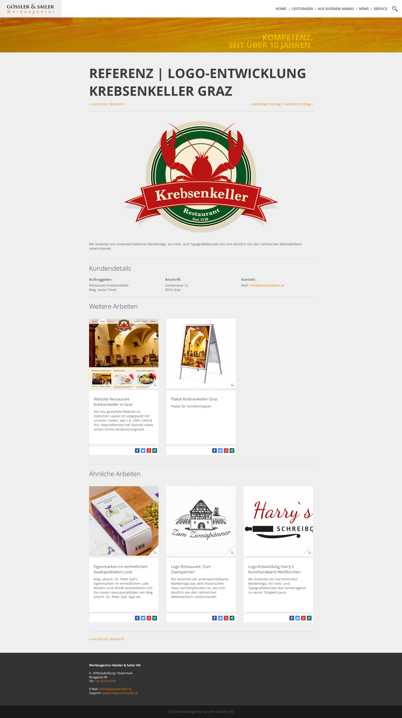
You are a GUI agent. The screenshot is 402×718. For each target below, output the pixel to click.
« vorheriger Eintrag (265, 104)
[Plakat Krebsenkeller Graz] (201, 387)
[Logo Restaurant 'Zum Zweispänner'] (201, 554)
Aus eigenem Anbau (336, 8)
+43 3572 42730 (104, 681)
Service (380, 8)
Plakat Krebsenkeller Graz (194, 399)
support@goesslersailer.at (120, 693)
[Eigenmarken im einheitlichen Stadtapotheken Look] (123, 554)
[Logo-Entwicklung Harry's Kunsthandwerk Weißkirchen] (278, 554)
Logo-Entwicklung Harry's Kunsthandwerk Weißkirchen (274, 569)
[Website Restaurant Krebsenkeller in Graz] (123, 387)
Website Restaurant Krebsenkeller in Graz (113, 401)
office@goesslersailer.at (115, 689)
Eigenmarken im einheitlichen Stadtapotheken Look (120, 569)
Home (281, 8)
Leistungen (302, 8)
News (364, 8)
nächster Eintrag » (299, 104)
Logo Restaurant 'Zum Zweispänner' (191, 569)
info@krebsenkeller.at (267, 285)
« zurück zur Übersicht (106, 104)
